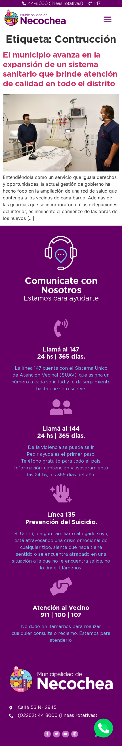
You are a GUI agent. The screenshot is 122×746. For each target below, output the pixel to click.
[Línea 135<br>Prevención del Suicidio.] (61, 493)
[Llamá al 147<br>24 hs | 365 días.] (61, 328)
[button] (107, 19)
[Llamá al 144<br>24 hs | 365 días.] (61, 407)
